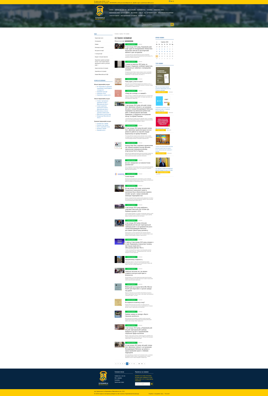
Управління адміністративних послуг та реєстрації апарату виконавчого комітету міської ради (102, 62)
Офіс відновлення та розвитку (129, 15)
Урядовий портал (101, 130)
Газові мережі (129, 176)
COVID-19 (141, 13)
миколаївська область (100, 18)
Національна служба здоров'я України (119, 13)
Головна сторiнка (119, 34)
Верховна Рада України (102, 125)
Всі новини (126, 34)
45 (142, 363)
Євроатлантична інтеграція (101, 68)
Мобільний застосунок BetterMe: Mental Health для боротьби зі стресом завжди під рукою (138, 289)
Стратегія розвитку (114, 15)
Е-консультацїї (98, 53)
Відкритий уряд (141, 10)
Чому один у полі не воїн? (134, 82)
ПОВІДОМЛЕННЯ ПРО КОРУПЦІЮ (165, 13)
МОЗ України (134, 13)
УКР (171, 1)
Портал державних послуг (103, 127)
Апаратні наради (161, 153)
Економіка (149, 10)
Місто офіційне (132, 10)
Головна (111, 10)
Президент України (101, 128)
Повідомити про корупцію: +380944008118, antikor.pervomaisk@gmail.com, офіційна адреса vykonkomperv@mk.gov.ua (125, 2)
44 (139, 363)
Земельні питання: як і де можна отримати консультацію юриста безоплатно (136, 273)
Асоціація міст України (102, 123)
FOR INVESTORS (142, 15)
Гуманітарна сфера (159, 10)
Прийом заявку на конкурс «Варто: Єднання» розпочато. (136, 315)
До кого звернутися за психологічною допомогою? (137, 164)
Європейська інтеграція (100, 71)
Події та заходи (161, 130)
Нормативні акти (99, 38)
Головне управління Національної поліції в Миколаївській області (102, 107)
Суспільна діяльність (131, 44)
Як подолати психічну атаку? (135, 302)
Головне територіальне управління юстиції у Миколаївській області (102, 102)
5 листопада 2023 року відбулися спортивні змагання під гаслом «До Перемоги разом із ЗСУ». (137, 209)
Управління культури (102, 91)
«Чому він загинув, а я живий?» (135, 93)
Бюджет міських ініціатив (101, 57)
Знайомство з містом (120, 10)
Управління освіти (101, 93)
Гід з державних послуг (150, 13)
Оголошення (98, 41)
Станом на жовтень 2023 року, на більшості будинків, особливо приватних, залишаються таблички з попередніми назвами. (139, 67)
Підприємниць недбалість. (134, 259)
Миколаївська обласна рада (104, 114)
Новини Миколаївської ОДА (101, 74)
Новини (96, 44)
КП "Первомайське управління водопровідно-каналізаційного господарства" (104, 88)
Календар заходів (99, 47)
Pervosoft (167, 393)
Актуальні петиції (99, 50)
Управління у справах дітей (103, 95)
